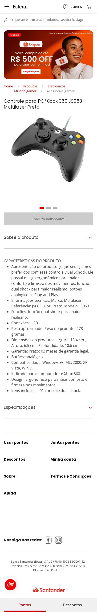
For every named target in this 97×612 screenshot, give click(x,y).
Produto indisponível (48, 219)
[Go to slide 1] (42, 208)
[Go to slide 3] (55, 208)
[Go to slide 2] (48, 208)
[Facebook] (48, 540)
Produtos (30, 86)
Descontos (72, 605)
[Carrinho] (90, 7)
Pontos (24, 605)
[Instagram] (58, 540)
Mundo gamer (25, 91)
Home (8, 86)
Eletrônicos (56, 86)
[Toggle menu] (6, 6)
